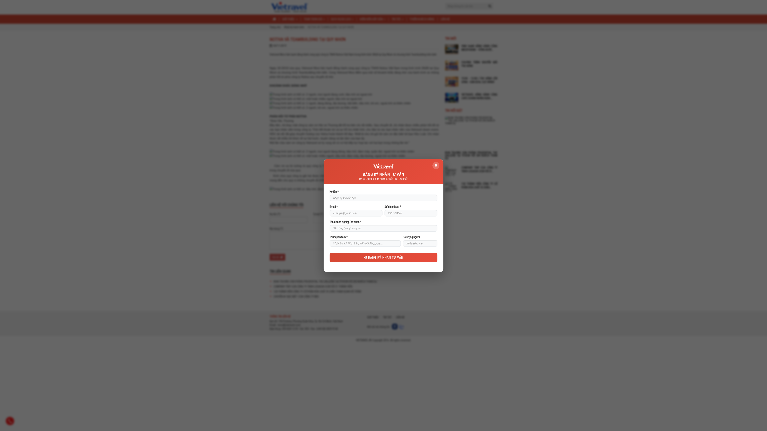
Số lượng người (411, 237)
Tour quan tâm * (339, 237)
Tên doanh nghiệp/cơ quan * (346, 221)
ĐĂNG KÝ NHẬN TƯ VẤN (385, 257)
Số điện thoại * (392, 206)
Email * (334, 206)
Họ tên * (334, 191)
